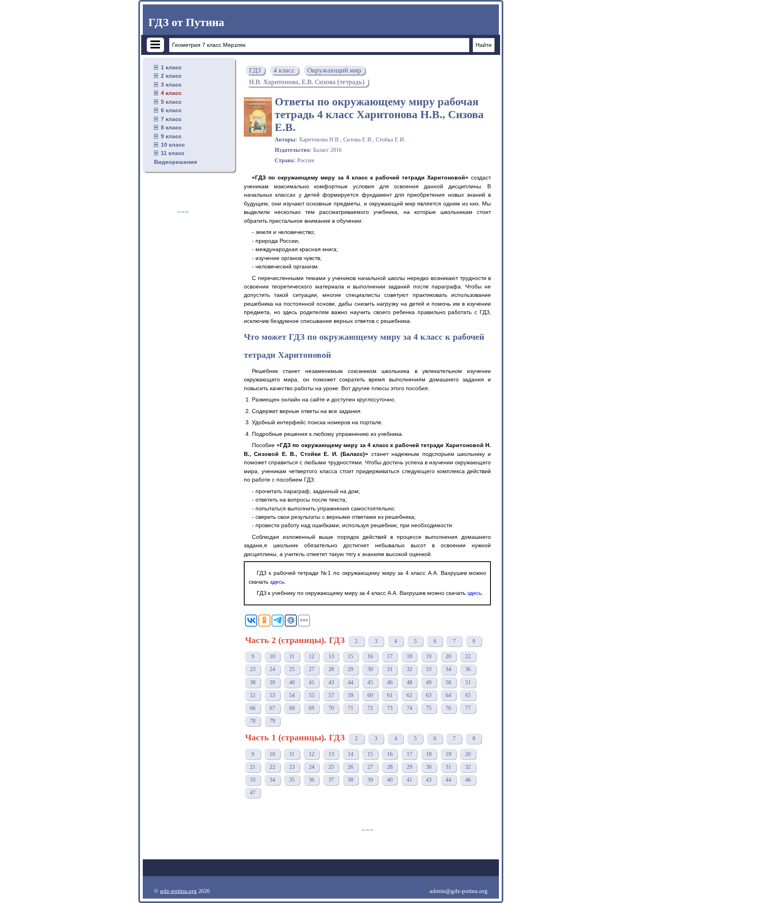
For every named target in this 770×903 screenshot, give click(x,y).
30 (370, 669)
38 (252, 682)
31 (390, 669)
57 (331, 695)
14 (350, 754)
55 (311, 695)
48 (409, 682)
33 (429, 669)
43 (331, 682)
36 (468, 669)
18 (409, 656)
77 (468, 708)
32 (409, 669)
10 (272, 656)
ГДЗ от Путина (186, 22)
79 (272, 721)
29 (350, 669)
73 (390, 708)
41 (311, 682)
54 (292, 695)
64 (448, 695)
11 (291, 656)
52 (252, 695)
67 (272, 708)
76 (448, 708)
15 (350, 656)
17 (390, 656)
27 (311, 669)
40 (292, 682)
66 (252, 708)
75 (429, 708)
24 (272, 669)
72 (370, 708)
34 (448, 669)
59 (350, 695)
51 (468, 682)
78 (252, 721)
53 (272, 695)
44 (350, 682)
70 (331, 708)
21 (252, 767)
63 (429, 695)
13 (331, 656)
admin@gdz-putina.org (459, 890)
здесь (277, 581)
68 (292, 708)
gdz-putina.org (178, 890)
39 (272, 682)
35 (292, 780)
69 (311, 708)
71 (350, 708)
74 (409, 708)
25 (292, 669)
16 (370, 656)
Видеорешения (175, 162)
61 (390, 695)
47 (252, 793)
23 (252, 669)
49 (429, 682)
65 (468, 695)
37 (331, 780)
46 (390, 682)
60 (370, 695)
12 (311, 656)
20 (448, 656)
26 (350, 767)
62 (409, 695)
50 (448, 682)
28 (331, 669)
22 (468, 656)
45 (370, 682)
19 (429, 656)
